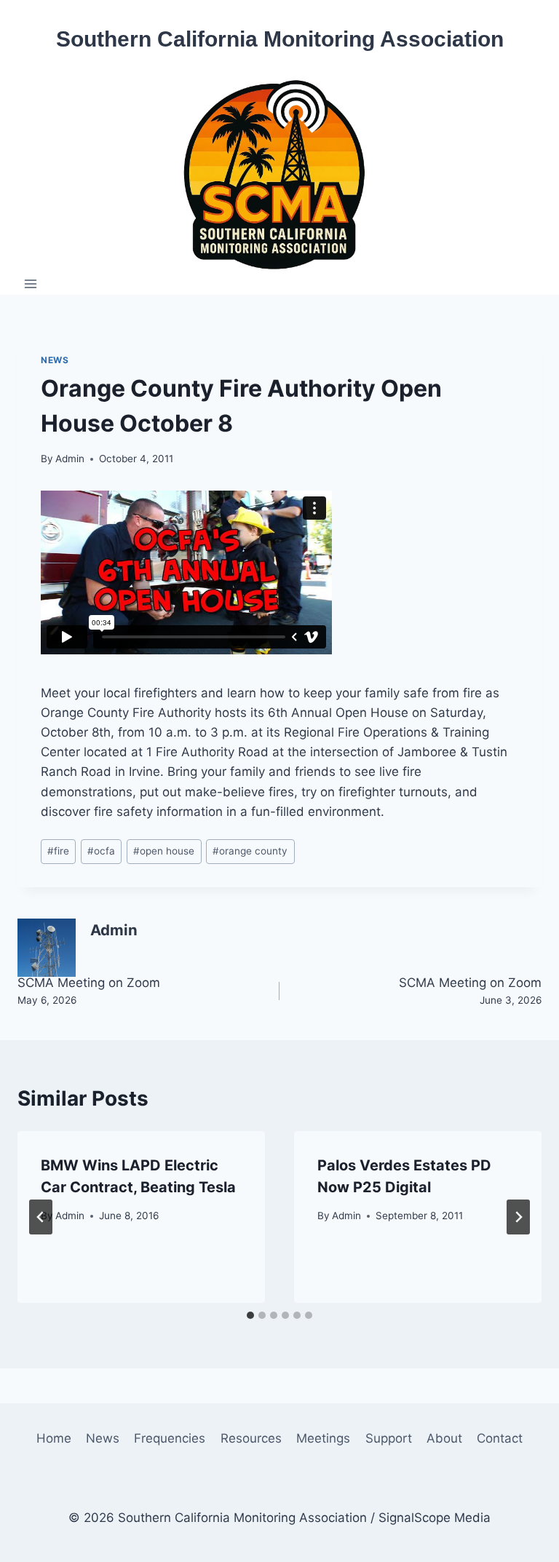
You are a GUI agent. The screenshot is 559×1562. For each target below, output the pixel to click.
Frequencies (169, 1438)
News (54, 359)
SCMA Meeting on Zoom (88, 990)
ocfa (101, 851)
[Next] (518, 1217)
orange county (250, 851)
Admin (69, 458)
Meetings (323, 1438)
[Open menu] (30, 283)
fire (58, 851)
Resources (251, 1438)
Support (388, 1438)
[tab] (250, 1315)
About (444, 1438)
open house (163, 851)
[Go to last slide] (40, 1217)
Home (53, 1438)
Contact (500, 1438)
